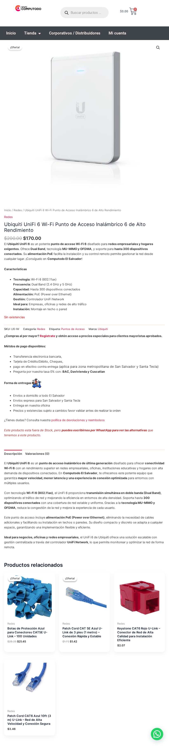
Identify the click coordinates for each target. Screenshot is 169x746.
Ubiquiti (103, 329)
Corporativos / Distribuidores (74, 33)
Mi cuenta (117, 33)
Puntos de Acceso (73, 329)
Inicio (11, 33)
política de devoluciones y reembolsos (78, 420)
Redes (18, 210)
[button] (158, 47)
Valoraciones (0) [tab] (37, 454)
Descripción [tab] (13, 454)
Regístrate (47, 336)
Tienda (30, 33)
